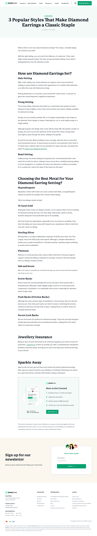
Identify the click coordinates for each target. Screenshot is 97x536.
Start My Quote (84, 3)
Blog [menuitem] (51, 503)
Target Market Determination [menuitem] (79, 505)
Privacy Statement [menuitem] (76, 499)
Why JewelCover (32, 3)
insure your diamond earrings (36, 149)
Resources (48, 3)
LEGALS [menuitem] (74, 492)
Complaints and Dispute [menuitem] (78, 501)
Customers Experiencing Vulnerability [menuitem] (81, 503)
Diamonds (48, 16)
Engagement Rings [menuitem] (41, 496)
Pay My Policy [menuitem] (40, 505)
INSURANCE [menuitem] (40, 492)
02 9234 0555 (8, 505)
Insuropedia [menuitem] (53, 499)
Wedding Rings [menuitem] (41, 503)
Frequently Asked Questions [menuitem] (57, 508)
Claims (41, 3)
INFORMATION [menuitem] (54, 492)
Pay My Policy (65, 3)
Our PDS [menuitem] (74, 508)
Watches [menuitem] (39, 501)
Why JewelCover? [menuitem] (54, 501)
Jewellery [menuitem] (39, 499)
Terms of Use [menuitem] (75, 496)
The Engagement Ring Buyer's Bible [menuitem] (59, 496)
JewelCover (30, 345)
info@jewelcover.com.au (11, 507)
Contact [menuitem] (52, 505)
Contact (57, 3)
